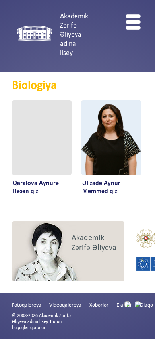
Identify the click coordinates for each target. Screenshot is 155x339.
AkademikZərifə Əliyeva (94, 243)
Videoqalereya (65, 305)
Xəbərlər (98, 305)
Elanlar (124, 305)
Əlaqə (146, 305)
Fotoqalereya (26, 305)
